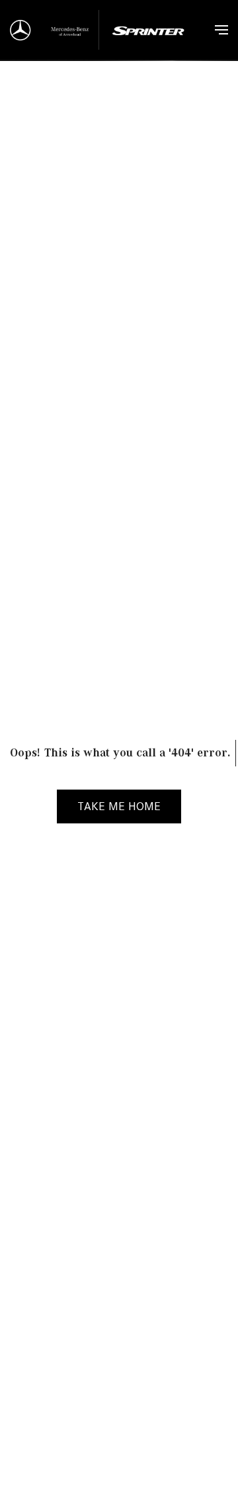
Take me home (119, 806)
